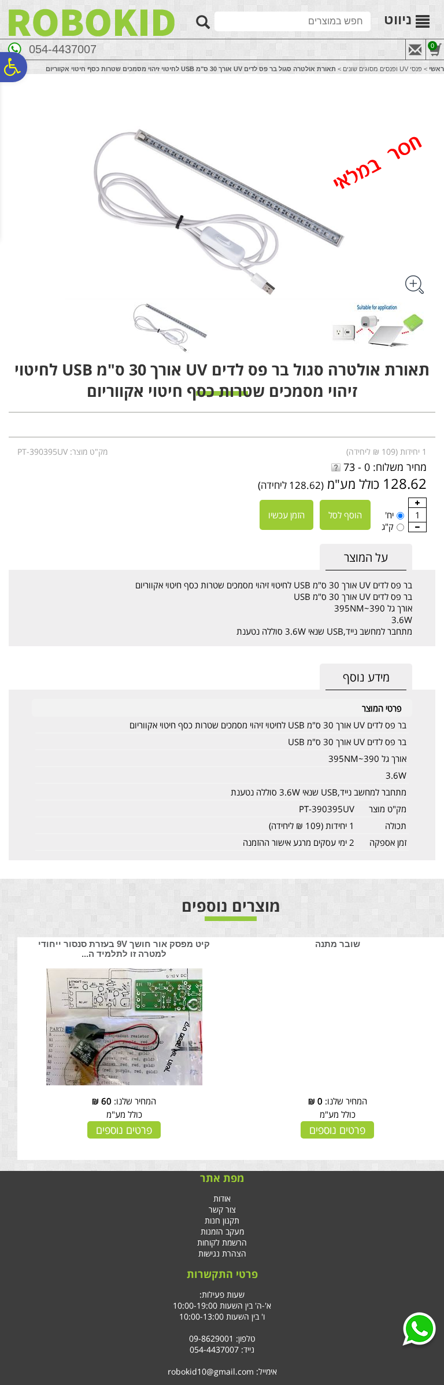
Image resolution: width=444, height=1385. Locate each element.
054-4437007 (63, 49)
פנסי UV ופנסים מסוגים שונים (382, 68)
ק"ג (388, 526)
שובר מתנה (337, 944)
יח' (389, 515)
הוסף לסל (345, 515)
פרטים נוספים (337, 1130)
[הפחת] (417, 527)
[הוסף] (417, 502)
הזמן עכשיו (286, 515)
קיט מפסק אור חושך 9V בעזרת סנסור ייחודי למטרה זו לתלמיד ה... (124, 949)
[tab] (366, 557)
